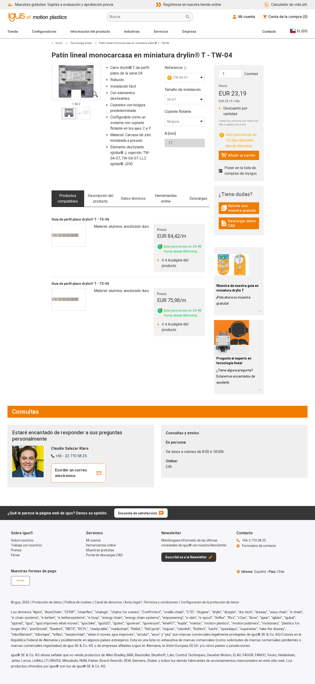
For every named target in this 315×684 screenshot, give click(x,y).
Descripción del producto (100, 198)
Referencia (173, 67)
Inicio (58, 43)
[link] (239, 209)
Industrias (132, 31)
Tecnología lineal (81, 43)
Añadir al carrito (238, 156)
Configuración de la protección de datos (210, 602)
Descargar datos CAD (239, 223)
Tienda (12, 31)
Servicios (161, 31)
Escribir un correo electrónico (71, 473)
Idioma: (253, 572)
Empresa (189, 31)
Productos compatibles (68, 198)
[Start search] (187, 17)
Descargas (198, 198)
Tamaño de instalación (183, 89)
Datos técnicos (133, 198)
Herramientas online (166, 198)
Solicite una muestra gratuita (240, 208)
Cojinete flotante (178, 111)
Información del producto (90, 31)
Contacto (269, 31)
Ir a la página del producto (176, 263)
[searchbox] (146, 17)
